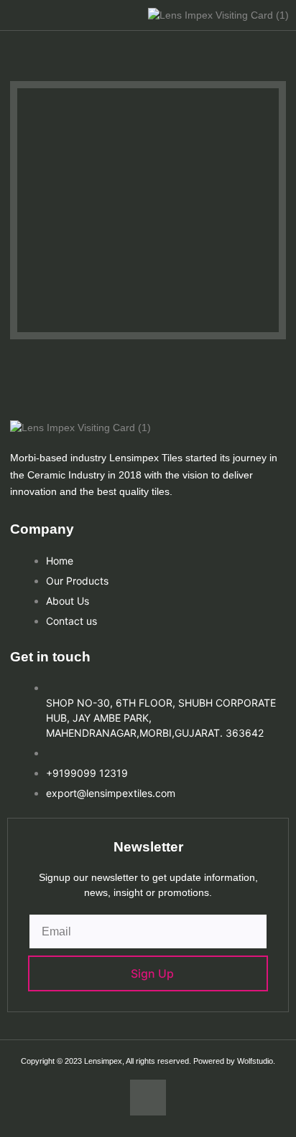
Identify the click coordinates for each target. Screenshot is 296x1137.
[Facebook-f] (148, 1097)
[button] (29, 15)
